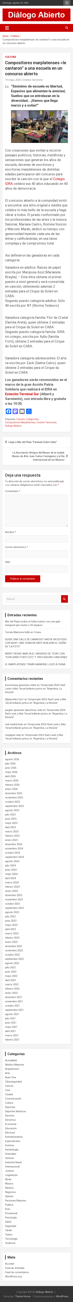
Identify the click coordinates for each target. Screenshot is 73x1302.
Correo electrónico (16, 547)
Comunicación (13, 1098)
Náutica (9, 1187)
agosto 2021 (12, 1014)
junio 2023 (10, 920)
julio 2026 (10, 763)
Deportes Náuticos (15, 1111)
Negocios (10, 1192)
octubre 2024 (12, 852)
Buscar (64, 599)
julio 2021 (10, 1018)
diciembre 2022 (13, 946)
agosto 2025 (12, 810)
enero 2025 (11, 840)
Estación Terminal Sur (22, 394)
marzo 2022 (12, 984)
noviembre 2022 (14, 950)
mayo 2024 (11, 874)
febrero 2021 (12, 1039)
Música (9, 1183)
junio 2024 (10, 869)
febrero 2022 (12, 988)
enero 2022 (11, 992)
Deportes (10, 1107)
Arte (7, 1073)
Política (9, 1204)
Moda (8, 1179)
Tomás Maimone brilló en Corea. (23, 632)
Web (7, 562)
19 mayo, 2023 (13, 79)
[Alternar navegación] (7, 28)
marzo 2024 (12, 882)
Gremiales (10, 1153)
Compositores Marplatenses (20, 422)
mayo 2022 (11, 975)
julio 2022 (10, 967)
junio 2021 (10, 1022)
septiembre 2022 (14, 958)
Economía (10, 1124)
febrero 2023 (12, 937)
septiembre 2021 (14, 1009)
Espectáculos (12, 1141)
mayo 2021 (11, 1026)
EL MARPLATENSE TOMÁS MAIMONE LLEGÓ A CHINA (35, 664)
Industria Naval (13, 1162)
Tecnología (11, 1238)
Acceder (9, 1263)
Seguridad (10, 1226)
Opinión (9, 1196)
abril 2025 (10, 827)
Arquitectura (12, 1068)
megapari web (13, 735)
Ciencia (9, 1085)
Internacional (12, 1166)
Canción (20, 419)
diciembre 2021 (13, 997)
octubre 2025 (12, 801)
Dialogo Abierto (13, 425)
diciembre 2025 (13, 793)
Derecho (9, 1115)
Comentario (12, 491)
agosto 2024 (12, 861)
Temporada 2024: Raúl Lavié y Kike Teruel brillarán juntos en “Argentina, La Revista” (35, 689)
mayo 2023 (11, 925)
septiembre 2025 (14, 806)
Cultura (10, 57)
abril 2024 (10, 878)
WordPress (62, 1296)
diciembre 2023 (13, 895)
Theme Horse (22, 1296)
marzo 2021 (12, 1035)
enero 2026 (11, 789)
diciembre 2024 (13, 844)
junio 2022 (10, 971)
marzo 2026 (12, 780)
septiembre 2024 (14, 857)
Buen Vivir (10, 1077)
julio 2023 (10, 916)
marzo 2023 (12, 933)
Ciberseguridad (13, 1081)
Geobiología (11, 1149)
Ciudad (9, 1094)
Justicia (9, 1170)
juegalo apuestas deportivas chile (23, 710)
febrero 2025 (12, 835)
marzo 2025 (12, 831)
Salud (8, 1221)
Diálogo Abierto (44, 1292)
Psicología (11, 1217)
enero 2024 (11, 891)
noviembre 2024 (14, 848)
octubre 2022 (12, 954)
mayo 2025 (11, 823)
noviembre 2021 (14, 1001)
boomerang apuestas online (20, 685)
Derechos (10, 1119)
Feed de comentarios (17, 1272)
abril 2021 (10, 1031)
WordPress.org (13, 1276)
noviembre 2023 (14, 899)
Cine (7, 1090)
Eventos (9, 1145)
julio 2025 (10, 814)
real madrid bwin (14, 724)
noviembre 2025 (14, 797)
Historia (9, 1158)
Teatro (8, 1234)
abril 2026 (10, 776)
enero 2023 (11, 941)
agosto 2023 (12, 912)
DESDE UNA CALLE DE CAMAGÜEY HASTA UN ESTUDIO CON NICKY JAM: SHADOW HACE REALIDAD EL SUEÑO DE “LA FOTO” (36, 643)
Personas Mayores (15, 1200)
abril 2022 (10, 980)
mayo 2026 (11, 772)
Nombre (10, 532)
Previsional (11, 1213)
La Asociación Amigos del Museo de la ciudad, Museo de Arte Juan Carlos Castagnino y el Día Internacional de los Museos (38, 456)
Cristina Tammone (33, 79)
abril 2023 (10, 929)
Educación (11, 1128)
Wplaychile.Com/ (14, 699)
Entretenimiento (14, 1136)
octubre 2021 (12, 1005)
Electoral (10, 1132)
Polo (7, 1209)
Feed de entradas (14, 1268)
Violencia (10, 1243)
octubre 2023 (12, 903)
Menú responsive (66, 3)
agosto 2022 (12, 963)
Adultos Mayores (14, 1064)
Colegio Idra (32, 419)
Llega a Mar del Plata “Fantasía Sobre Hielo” (32, 442)
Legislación (11, 1175)
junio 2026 (10, 767)
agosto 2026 (12, 759)
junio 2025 (10, 818)
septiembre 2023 (14, 908)
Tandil (8, 1230)
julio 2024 (10, 865)
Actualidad (11, 1060)
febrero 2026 (12, 784)
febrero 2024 (12, 886)
